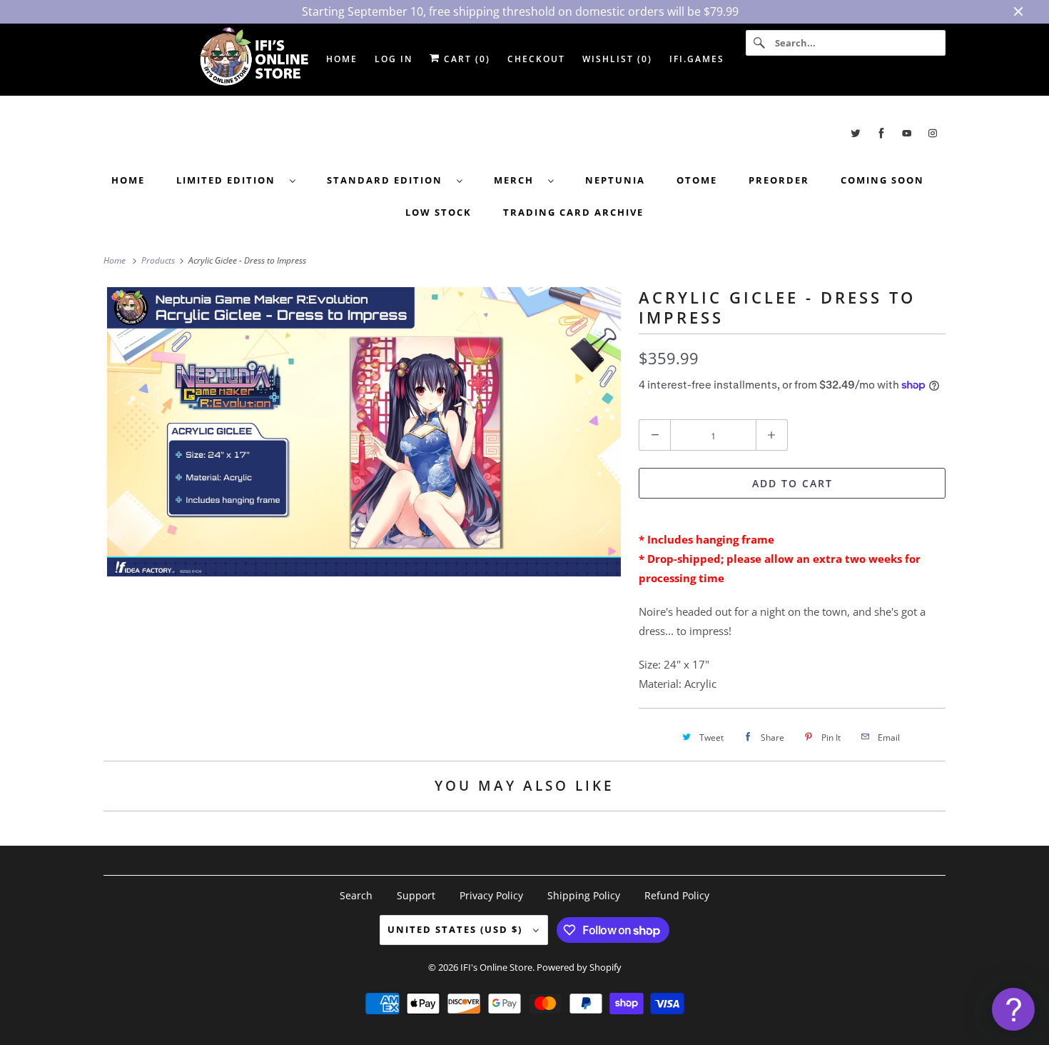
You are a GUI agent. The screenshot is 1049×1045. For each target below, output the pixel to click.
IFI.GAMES (696, 59)
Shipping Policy (583, 895)
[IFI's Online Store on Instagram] (932, 133)
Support (416, 895)
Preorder (779, 180)
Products (159, 260)
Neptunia (615, 180)
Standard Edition (388, 180)
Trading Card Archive (573, 212)
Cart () (465, 59)
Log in (393, 59)
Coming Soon (882, 180)
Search (356, 895)
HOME (342, 59)
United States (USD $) (456, 929)
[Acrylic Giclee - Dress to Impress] (364, 431)
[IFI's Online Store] (524, 133)
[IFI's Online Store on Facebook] (881, 133)
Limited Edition (229, 180)
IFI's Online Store (496, 967)
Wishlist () (617, 59)
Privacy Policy (491, 895)
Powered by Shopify (579, 967)
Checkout (536, 59)
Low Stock (438, 212)
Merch (517, 180)
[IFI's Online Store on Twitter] (855, 133)
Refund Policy (676, 895)
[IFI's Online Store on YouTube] (907, 133)
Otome (696, 180)
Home (128, 180)
